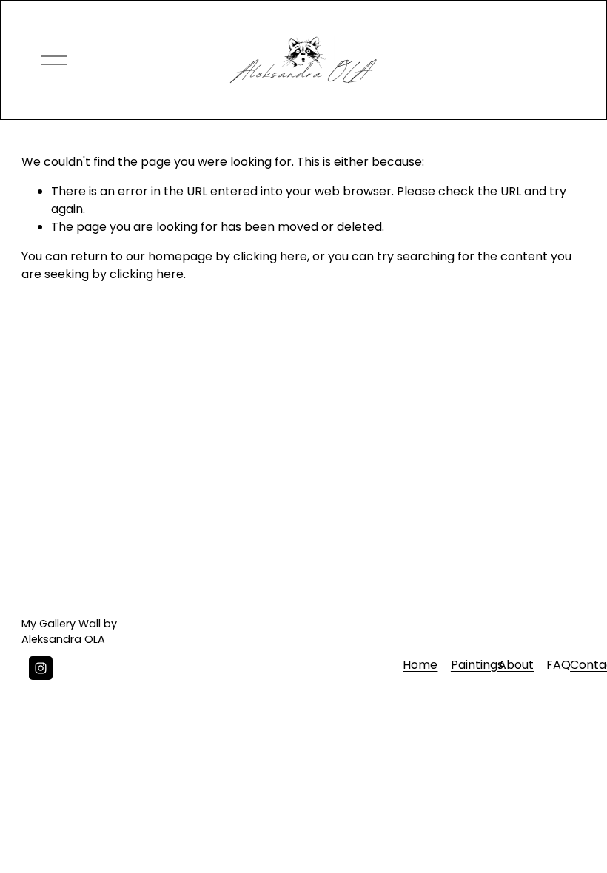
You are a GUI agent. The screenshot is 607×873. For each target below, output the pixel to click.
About (516, 664)
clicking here (270, 256)
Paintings (477, 664)
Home (420, 664)
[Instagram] (41, 668)
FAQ (558, 664)
